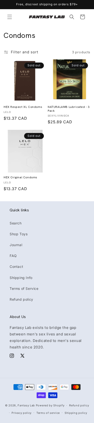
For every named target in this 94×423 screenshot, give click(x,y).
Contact (16, 266)
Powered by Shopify (50, 405)
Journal (16, 245)
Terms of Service (24, 288)
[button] (9, 17)
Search (16, 223)
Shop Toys (18, 234)
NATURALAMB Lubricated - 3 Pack (69, 109)
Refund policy (21, 299)
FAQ (13, 256)
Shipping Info (21, 278)
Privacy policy (22, 413)
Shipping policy (76, 413)
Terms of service (48, 413)
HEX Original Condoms (20, 177)
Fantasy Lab (26, 405)
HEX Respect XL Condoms (23, 107)
